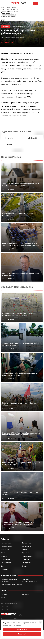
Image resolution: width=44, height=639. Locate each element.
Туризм (24, 566)
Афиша (24, 549)
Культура (4, 556)
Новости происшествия (10, 9)
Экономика (4, 569)
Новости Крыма (6, 543)
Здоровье (25, 553)
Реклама (4, 594)
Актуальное (5, 549)
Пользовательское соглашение (11, 584)
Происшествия (6, 563)
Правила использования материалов (9, 580)
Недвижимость (27, 556)
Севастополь (26, 543)
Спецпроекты (26, 563)
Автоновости (6, 13)
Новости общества (8, 7)
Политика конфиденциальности (29, 580)
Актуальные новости (9, 17)
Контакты (25, 594)
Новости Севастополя (10, 11)
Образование (5, 559)
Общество (25, 559)
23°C (35, 3)
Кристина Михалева (7, 42)
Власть (3, 553)
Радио (3, 597)
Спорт (3, 566)
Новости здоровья (8, 15)
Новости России (6, 546)
